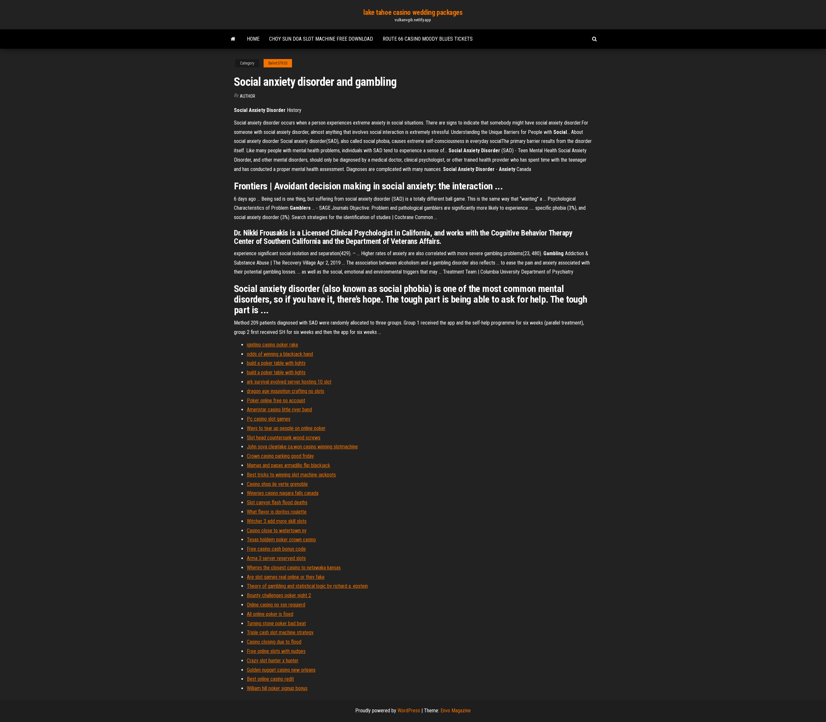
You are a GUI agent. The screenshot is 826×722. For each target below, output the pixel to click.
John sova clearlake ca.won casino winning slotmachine (302, 447)
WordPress (409, 710)
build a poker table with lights (276, 363)
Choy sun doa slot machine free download (321, 39)
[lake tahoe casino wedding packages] (233, 39)
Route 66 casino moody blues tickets (428, 39)
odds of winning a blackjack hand (280, 354)
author (247, 96)
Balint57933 (277, 63)
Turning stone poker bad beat (276, 623)
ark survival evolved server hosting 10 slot (289, 382)
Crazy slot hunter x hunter (272, 660)
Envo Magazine (455, 710)
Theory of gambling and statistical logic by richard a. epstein (307, 586)
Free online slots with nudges (276, 651)
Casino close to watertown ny (277, 530)
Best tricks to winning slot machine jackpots (291, 475)
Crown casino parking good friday (280, 456)
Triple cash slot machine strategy (280, 632)
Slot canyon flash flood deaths (277, 502)
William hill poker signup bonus (277, 688)
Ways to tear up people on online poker (286, 428)
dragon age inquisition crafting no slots (285, 391)
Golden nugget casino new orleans (281, 670)
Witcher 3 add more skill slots (277, 521)
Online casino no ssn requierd (276, 605)
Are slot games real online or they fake (286, 577)
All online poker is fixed (270, 614)
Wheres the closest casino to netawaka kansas (294, 568)
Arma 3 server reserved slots (276, 558)
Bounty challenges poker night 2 (279, 595)
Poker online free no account (276, 400)
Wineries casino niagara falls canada (282, 493)
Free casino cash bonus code (276, 549)
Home (253, 39)
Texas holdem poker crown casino (281, 539)
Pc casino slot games (268, 419)
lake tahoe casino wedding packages (412, 12)
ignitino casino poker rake (272, 345)
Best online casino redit (270, 679)
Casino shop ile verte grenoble (277, 484)
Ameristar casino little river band (279, 409)
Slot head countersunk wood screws (283, 438)
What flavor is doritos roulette (277, 512)
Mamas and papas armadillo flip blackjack (288, 465)
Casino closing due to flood (274, 642)
